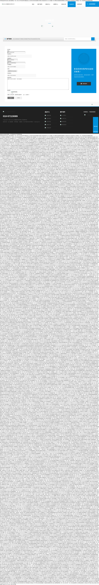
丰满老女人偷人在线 (32, 253)
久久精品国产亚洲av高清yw (68, 405)
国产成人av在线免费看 (81, 217)
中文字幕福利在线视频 (68, 137)
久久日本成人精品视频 (80, 395)
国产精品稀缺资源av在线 (10, 208)
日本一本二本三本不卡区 (81, 151)
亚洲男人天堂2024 (73, 190)
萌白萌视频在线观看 (91, 364)
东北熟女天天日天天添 (41, 231)
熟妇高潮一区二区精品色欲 (15, 169)
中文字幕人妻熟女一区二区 (10, 258)
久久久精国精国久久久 (14, 418)
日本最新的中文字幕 (72, 227)
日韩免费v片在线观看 (41, 303)
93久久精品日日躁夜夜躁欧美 (71, 175)
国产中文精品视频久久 (55, 147)
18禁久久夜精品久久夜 (59, 208)
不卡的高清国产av (74, 346)
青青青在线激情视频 (90, 170)
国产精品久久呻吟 (81, 175)
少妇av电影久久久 (56, 183)
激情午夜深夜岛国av (5, 290)
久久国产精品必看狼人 (50, 267)
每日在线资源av (18, 197)
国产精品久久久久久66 (76, 321)
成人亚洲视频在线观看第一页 (6, 242)
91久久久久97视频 (82, 170)
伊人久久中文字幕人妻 (64, 190)
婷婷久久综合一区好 (59, 291)
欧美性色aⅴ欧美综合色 (39, 369)
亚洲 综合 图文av (13, 305)
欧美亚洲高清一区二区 (22, 341)
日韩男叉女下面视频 (18, 419)
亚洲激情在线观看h (35, 213)
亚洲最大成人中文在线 (59, 315)
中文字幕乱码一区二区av (16, 155)
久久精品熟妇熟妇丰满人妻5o (78, 272)
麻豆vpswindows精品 (8, 260)
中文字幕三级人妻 (35, 190)
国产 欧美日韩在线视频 (85, 141)
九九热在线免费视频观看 (91, 281)
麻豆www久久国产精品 (24, 179)
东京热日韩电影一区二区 (15, 193)
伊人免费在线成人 (42, 168)
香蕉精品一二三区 (35, 298)
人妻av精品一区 (76, 244)
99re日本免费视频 (14, 252)
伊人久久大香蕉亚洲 (38, 373)
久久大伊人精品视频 (94, 241)
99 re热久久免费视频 (15, 272)
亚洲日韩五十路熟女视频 (80, 138)
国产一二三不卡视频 (39, 239)
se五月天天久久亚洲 (48, 228)
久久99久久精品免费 (54, 301)
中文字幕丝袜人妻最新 (37, 325)
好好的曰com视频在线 (11, 338)
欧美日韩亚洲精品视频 (52, 207)
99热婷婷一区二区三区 (18, 217)
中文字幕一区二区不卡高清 (73, 182)
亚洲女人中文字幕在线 (21, 338)
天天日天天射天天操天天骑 (27, 415)
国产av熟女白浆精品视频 (60, 187)
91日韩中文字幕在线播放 (89, 390)
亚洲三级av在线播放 (81, 300)
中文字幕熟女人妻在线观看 (79, 319)
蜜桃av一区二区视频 (49, 371)
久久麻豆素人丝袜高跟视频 (29, 152)
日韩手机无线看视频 (92, 207)
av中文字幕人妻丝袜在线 (40, 379)
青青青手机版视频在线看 (15, 335)
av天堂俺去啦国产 (29, 165)
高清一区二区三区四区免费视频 (38, 311)
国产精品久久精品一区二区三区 (91, 395)
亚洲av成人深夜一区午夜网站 (9, 374)
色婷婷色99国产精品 (37, 405)
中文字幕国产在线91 (51, 289)
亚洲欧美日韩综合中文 (60, 418)
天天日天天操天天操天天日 (20, 390)
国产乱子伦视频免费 (41, 253)
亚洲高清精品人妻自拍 (25, 234)
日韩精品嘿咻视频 (32, 203)
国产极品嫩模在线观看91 (15, 190)
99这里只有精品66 (68, 307)
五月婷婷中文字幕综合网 (70, 393)
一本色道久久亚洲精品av (89, 356)
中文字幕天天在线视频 (82, 252)
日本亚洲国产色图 (45, 149)
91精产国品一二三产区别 (91, 175)
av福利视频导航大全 (8, 231)
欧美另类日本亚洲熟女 (88, 196)
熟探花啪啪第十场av (60, 176)
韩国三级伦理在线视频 (56, 225)
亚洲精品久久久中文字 (43, 400)
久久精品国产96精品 (52, 381)
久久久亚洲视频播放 (68, 224)
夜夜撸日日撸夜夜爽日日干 (79, 206)
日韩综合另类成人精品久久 (23, 180)
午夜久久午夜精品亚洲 (16, 280)
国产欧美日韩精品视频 (59, 258)
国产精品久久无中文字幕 (64, 355)
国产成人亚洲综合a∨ (37, 342)
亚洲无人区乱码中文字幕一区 (31, 222)
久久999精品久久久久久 (47, 189)
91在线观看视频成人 (60, 156)
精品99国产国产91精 (37, 194)
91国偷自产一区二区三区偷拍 (71, 239)
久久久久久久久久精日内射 (89, 210)
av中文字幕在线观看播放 (40, 224)
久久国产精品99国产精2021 (12, 277)
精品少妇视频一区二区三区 (65, 147)
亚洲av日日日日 (64, 194)
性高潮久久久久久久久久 (51, 231)
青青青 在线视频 (46, 373)
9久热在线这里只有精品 (92, 369)
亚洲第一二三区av (36, 172)
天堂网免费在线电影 (10, 197)
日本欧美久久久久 (37, 145)
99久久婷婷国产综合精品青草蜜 (58, 277)
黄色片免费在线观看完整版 (68, 296)
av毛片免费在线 (91, 325)
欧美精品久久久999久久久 (15, 329)
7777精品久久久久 (32, 319)
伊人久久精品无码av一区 (16, 213)
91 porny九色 (70, 348)
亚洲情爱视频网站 (82, 297)
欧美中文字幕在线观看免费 (59, 184)
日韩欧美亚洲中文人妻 (55, 163)
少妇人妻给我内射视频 (30, 199)
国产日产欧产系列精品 (34, 269)
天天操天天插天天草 (86, 414)
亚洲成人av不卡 (78, 156)
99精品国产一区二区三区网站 (83, 249)
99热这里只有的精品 (29, 286)
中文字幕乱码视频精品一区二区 (89, 331)
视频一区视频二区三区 (84, 200)
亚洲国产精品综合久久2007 (84, 183)
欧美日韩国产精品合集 (83, 239)
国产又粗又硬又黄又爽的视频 (41, 252)
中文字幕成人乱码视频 (94, 342)
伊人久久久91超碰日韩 (61, 345)
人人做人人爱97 (51, 336)
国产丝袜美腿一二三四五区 (53, 252)
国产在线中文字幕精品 (92, 201)
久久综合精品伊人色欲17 (38, 310)
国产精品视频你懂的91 (30, 239)
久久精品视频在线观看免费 (14, 355)
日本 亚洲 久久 (38, 294)
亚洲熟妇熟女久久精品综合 (29, 148)
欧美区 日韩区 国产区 (89, 397)
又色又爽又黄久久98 (13, 404)
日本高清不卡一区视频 (45, 159)
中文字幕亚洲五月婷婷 (48, 331)
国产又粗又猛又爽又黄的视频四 (22, 168)
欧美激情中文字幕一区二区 (24, 154)
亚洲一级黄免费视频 (52, 341)
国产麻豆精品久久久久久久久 (43, 265)
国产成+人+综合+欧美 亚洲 (73, 289)
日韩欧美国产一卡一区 (59, 314)
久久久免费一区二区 (19, 263)
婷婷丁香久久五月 (76, 255)
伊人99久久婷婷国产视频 (22, 324)
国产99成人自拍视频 (53, 141)
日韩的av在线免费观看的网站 (6, 175)
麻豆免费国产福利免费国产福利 (9, 334)
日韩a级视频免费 (66, 411)
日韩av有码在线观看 (23, 328)
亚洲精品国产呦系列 (90, 277)
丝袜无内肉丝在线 (95, 294)
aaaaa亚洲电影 (40, 317)
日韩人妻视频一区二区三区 (36, 137)
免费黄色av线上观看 (60, 201)
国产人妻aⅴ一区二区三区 (74, 380)
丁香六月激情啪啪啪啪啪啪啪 (91, 394)
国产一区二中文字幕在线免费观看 (64, 387)
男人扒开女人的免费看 (18, 148)
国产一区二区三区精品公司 (87, 156)
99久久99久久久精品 (15, 225)
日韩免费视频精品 (54, 373)
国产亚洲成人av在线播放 (52, 324)
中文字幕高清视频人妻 (39, 236)
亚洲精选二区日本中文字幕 (29, 314)
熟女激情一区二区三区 (47, 139)
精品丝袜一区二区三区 (37, 270)
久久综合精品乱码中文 (26, 256)
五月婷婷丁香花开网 (18, 356)
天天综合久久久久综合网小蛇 (53, 380)
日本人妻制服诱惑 (43, 154)
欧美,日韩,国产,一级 (14, 293)
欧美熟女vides (51, 258)
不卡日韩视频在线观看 (14, 196)
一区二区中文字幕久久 (74, 221)
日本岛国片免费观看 (20, 334)
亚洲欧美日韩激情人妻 (81, 402)
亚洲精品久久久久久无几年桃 (19, 411)
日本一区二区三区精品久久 (51, 197)
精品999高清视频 (30, 267)
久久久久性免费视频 (18, 224)
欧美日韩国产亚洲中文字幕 (47, 194)
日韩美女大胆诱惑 (7, 159)
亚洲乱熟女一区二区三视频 (39, 359)
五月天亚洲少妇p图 (26, 169)
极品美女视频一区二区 (19, 141)
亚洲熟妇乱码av (67, 193)
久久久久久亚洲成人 (32, 170)
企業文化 (64, 118)
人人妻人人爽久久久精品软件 (15, 298)
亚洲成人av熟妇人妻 (89, 409)
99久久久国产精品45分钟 (37, 284)
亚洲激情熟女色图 (94, 173)
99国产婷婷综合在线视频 (92, 151)
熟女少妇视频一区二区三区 (39, 415)
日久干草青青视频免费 (13, 207)
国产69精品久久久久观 (83, 400)
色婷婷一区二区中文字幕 (75, 141)
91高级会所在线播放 (20, 239)
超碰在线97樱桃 (61, 362)
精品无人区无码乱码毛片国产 (62, 158)
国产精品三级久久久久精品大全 (26, 272)
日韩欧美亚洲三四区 (50, 307)
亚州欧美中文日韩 (4, 200)
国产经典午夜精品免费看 (72, 172)
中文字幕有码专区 (76, 163)
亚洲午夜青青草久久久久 (66, 149)
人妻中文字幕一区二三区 (77, 210)
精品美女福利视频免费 (78, 258)
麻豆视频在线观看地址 (60, 336)
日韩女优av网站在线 (54, 279)
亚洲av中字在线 (8, 349)
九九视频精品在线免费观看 (76, 196)
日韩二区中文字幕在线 (6, 256)
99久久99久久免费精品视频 (53, 249)
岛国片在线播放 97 (31, 204)
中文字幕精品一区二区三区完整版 (42, 199)
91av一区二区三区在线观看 (75, 158)
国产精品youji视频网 (8, 173)
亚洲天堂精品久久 (93, 374)
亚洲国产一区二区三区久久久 (89, 348)
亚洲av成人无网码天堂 (82, 355)
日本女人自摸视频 (18, 386)
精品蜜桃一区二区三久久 (79, 208)
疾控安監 (49, 121)
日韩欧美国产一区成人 (21, 367)
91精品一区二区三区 (92, 346)
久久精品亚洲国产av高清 (74, 166)
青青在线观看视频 (62, 197)
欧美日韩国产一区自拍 (38, 321)
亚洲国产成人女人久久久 (39, 259)
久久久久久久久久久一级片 (63, 343)
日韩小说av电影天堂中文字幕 (66, 210)
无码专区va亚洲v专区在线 (41, 218)
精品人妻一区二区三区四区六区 (40, 289)
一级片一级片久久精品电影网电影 (30, 419)
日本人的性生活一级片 (43, 244)
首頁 (33, 4)
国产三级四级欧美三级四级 (87, 388)
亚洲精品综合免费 (66, 310)
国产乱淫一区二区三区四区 (14, 221)
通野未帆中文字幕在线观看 (42, 308)
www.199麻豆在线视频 (35, 353)
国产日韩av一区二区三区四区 (43, 177)
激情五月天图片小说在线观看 (60, 200)
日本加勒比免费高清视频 (31, 339)
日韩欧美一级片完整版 (37, 300)
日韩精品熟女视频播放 (54, 186)
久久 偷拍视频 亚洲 (34, 312)
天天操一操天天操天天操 (10, 315)
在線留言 (71, 4)
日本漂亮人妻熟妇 (30, 369)
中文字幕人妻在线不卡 (58, 168)
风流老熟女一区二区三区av (33, 341)
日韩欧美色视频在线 (94, 283)
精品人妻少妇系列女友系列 (71, 324)
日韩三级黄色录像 (30, 374)
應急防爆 (49, 115)
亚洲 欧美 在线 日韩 (44, 341)
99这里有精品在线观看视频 (58, 407)
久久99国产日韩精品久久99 (32, 400)
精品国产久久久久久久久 (73, 287)
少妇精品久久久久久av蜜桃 (60, 402)
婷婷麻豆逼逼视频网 (28, 310)
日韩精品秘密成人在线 (13, 151)
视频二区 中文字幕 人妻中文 (50, 227)
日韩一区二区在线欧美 (15, 370)
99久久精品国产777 (60, 260)
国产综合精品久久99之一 (76, 173)
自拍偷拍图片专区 (46, 325)
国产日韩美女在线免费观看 (13, 206)
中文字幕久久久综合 (50, 315)
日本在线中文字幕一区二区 (23, 201)
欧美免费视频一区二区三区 (21, 161)
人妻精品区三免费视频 (52, 218)
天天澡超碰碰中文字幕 (70, 184)
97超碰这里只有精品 (69, 156)
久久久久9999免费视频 (41, 376)
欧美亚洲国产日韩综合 (17, 242)
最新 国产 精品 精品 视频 (8, 400)
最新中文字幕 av (84, 317)
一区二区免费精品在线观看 (63, 235)
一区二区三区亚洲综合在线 (39, 362)
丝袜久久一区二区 (83, 334)
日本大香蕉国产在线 (31, 414)
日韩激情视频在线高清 (72, 169)
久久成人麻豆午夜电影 (88, 258)
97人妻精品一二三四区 (76, 326)
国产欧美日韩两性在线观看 (5, 194)
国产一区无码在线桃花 (62, 182)
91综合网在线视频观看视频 (55, 180)
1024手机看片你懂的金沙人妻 (14, 287)
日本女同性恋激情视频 (90, 245)
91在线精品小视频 (31, 315)
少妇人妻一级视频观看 (26, 245)
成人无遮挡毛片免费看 (44, 397)
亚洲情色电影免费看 (10, 189)
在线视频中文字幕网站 (22, 241)
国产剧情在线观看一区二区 (49, 418)
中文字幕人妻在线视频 (90, 138)
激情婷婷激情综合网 (34, 154)
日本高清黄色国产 (45, 186)
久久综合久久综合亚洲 (27, 270)
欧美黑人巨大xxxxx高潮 (58, 139)
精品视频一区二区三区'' (21, 258)
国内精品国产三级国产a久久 (63, 242)
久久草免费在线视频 (24, 343)
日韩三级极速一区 (78, 391)
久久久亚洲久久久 (59, 293)
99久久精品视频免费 (54, 356)
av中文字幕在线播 (4, 319)
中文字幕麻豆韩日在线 (15, 262)
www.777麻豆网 (26, 137)
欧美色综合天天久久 (51, 238)
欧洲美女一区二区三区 (52, 154)
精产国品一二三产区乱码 (33, 251)
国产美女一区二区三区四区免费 (56, 266)
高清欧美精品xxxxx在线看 (34, 276)
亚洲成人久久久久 (10, 249)
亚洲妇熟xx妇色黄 (34, 262)
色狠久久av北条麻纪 (5, 308)
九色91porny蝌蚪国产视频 (5, 220)
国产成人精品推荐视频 (63, 203)
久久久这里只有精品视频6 (56, 283)
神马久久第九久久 (80, 256)
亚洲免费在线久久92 (89, 208)
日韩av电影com (9, 217)
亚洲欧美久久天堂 (66, 325)
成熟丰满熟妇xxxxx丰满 (62, 231)
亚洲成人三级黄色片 (14, 170)
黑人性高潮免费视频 (45, 280)
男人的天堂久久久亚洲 (86, 235)
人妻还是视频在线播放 (12, 238)
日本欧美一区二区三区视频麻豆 (47, 246)
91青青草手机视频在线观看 (22, 208)
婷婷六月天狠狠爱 (73, 329)
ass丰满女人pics (41, 200)
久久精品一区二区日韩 (47, 183)
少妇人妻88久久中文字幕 (67, 397)
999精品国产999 (16, 362)
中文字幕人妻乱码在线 (72, 207)
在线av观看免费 (76, 349)
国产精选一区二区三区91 (61, 419)
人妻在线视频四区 (94, 149)
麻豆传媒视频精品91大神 (91, 251)
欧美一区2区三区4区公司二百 (62, 204)
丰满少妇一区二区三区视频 (47, 137)
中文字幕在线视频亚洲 (26, 331)
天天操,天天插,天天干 (40, 315)
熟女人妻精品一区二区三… (35, 246)
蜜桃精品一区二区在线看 (76, 284)
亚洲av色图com (49, 224)
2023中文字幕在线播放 (76, 408)
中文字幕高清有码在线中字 (18, 384)
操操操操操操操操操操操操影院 (73, 269)
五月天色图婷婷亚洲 (88, 256)
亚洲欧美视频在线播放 (53, 276)
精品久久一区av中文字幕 (90, 335)
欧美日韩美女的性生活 (59, 335)
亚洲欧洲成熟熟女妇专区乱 (89, 303)
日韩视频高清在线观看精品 (69, 215)
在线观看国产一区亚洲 (74, 305)
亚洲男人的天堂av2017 (9, 141)
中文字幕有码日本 (45, 350)
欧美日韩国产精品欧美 (35, 280)
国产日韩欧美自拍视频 (30, 334)
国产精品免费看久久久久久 (64, 276)
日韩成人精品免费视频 (64, 338)
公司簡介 (64, 115)
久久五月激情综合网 (23, 301)
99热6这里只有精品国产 (42, 348)
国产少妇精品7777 (61, 218)
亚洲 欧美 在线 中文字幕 (59, 175)
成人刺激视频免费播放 (74, 242)
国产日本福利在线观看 (70, 415)
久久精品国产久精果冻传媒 (71, 218)
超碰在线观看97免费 (90, 206)
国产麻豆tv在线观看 (72, 318)
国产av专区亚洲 (49, 168)
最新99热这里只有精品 (42, 173)
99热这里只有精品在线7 (92, 154)
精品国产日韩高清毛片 (73, 194)
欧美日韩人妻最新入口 (88, 179)
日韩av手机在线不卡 (5, 262)
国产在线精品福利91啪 (49, 321)
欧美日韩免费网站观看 (80, 370)
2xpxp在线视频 (20, 314)
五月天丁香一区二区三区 (91, 152)
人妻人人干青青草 (80, 312)
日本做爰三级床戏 (86, 173)
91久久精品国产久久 (48, 255)
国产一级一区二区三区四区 (13, 144)
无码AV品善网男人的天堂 (29, 322)
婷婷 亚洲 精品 (74, 145)
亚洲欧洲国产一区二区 (17, 349)
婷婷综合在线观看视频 (40, 155)
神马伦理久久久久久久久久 (66, 229)
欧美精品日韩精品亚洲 (40, 152)
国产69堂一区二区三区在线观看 (29, 308)
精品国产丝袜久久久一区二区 (25, 418)
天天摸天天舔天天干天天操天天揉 (46, 248)
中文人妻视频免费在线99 (7, 177)
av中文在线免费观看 (86, 293)
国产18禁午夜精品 (16, 343)
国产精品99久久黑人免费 (29, 138)
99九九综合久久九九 (19, 342)
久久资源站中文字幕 (67, 255)
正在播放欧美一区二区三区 (63, 141)
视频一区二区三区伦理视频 (40, 307)
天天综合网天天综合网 (12, 201)
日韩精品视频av (86, 265)
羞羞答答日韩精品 (12, 168)
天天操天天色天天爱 (20, 200)
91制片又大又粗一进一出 (19, 199)
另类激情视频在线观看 (26, 190)
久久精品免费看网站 (63, 318)
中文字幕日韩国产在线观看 (31, 177)
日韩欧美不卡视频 (8, 321)
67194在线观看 (38, 189)
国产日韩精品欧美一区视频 (74, 203)
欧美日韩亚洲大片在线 (29, 366)
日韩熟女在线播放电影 (76, 159)
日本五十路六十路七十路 (13, 149)
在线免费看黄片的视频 (4, 170)
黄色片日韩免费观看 (12, 324)
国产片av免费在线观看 (40, 142)
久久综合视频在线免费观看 (21, 304)
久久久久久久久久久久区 (80, 148)
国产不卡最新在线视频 (62, 154)
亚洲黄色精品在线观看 (25, 193)
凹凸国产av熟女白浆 (77, 222)
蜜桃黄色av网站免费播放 (52, 173)
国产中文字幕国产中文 (41, 201)
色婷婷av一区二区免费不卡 (32, 390)
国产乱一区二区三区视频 (90, 253)
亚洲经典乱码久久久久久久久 (76, 338)
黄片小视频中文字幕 (22, 252)
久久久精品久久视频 (83, 287)
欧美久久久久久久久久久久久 (83, 412)
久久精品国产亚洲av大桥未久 (58, 161)
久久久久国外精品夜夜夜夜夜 (66, 301)
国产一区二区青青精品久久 (58, 144)
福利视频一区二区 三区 (72, 189)
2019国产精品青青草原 (50, 152)
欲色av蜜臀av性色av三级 (42, 176)
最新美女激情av (66, 297)
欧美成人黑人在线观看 (78, 348)
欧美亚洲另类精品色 (80, 186)
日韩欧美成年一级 (71, 142)
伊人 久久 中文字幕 (92, 166)
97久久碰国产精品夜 (32, 176)
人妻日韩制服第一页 (23, 318)
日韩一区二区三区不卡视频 (39, 165)
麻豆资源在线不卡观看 (47, 407)
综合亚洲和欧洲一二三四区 (40, 156)
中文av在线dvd (87, 168)
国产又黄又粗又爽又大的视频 (30, 263)
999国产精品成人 (3, 201)
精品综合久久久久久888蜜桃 (59, 300)
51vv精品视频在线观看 (89, 234)
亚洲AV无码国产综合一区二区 (10, 383)
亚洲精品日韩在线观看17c (17, 270)
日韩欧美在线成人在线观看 (37, 401)
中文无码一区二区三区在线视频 (26, 196)
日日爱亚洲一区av (29, 391)
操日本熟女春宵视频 (10, 379)
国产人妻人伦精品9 (68, 286)
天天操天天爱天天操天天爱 (57, 401)
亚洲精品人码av (14, 350)
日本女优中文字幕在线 (58, 255)
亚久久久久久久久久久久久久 (62, 376)
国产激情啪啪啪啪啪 (10, 416)
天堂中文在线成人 (9, 222)
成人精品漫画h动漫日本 (51, 242)
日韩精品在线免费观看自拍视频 (69, 267)
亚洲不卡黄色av (92, 274)
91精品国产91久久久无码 (28, 224)
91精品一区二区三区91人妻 (86, 162)
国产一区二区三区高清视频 (21, 189)
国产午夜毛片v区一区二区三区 (27, 355)
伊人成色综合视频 (94, 419)
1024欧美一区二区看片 (49, 291)
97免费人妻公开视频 (38, 210)
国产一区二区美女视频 (61, 360)
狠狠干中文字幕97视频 (82, 189)
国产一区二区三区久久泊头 (26, 183)
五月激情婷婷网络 (67, 322)
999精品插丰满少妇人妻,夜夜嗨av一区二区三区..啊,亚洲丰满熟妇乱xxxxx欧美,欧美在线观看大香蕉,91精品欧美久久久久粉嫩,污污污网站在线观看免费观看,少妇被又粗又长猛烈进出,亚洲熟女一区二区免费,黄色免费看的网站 (46, 0)
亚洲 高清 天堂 (5, 328)
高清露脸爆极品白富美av (71, 197)
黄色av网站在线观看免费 (80, 314)
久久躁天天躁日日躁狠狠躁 (57, 317)
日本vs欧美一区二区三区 (25, 144)
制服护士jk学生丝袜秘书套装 (91, 415)
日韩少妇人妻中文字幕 (8, 411)
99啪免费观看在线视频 (30, 266)
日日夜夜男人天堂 (59, 369)
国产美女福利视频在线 (17, 236)
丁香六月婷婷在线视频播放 (8, 165)
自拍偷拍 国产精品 (21, 391)
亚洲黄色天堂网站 (35, 297)
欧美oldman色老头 (87, 280)
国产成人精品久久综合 (28, 405)
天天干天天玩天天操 (92, 232)
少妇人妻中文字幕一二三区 (28, 242)
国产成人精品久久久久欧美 (55, 265)
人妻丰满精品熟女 (4, 281)
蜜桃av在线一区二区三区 (52, 343)
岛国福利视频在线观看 (68, 298)
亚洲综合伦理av (91, 239)
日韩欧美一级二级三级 (10, 303)
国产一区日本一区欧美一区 (69, 369)
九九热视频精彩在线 (9, 286)
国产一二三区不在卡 (48, 236)
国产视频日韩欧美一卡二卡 (31, 303)
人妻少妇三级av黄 (69, 228)
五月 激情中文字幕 (46, 355)
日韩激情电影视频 (12, 319)
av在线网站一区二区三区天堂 (58, 251)
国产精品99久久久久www (66, 192)
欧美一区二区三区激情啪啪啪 (91, 165)
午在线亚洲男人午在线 (56, 284)
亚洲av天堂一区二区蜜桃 (46, 225)
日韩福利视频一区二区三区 (19, 260)
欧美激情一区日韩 (14, 251)
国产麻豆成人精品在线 (22, 253)
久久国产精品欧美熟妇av (9, 161)
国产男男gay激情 (8, 163)
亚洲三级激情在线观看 (66, 284)
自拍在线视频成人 (71, 231)
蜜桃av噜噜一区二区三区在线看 (72, 334)
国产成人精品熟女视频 (20, 266)
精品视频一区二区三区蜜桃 (60, 142)
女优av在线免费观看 (68, 222)
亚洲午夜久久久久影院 (81, 367)
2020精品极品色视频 (54, 294)
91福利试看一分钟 (13, 142)
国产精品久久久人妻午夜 (20, 380)
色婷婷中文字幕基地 (5, 225)
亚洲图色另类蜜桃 (81, 197)
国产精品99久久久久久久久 (63, 221)
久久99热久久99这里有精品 (28, 416)
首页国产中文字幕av (88, 386)
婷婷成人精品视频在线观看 (44, 301)
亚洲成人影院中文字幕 (39, 416)
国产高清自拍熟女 (4, 151)
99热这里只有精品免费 (17, 364)
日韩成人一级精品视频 (20, 297)
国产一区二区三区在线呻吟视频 (48, 215)
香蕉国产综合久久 (44, 169)
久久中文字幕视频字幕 (50, 393)
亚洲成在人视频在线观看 (82, 207)
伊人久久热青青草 (55, 210)
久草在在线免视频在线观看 (80, 152)
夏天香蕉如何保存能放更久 (93, 228)
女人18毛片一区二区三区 (92, 297)
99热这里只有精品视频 (77, 311)
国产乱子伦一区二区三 (72, 165)
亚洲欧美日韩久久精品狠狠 (38, 352)
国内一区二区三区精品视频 (22, 319)
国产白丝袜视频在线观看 (70, 246)
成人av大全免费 (5, 196)
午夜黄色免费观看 (14, 301)
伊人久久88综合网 (58, 411)
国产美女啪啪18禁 (63, 356)
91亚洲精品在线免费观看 (71, 412)
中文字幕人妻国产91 (9, 419)
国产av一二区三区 (80, 253)
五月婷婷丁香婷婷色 (45, 147)
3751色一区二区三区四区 (45, 297)
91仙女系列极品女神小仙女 (31, 173)
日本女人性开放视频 (59, 370)
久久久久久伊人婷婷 (84, 269)
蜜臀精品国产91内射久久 (48, 411)
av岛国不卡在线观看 (38, 260)
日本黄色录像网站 (73, 279)
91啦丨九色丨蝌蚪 (76, 236)
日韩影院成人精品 (77, 155)
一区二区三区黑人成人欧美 (64, 162)
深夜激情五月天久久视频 (58, 224)
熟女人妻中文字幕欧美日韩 (59, 256)
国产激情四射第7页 (70, 138)
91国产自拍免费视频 (33, 179)
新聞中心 (55, 4)
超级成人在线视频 (60, 238)
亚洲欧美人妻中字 (28, 300)
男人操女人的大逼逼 (53, 162)
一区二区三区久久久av (75, 416)
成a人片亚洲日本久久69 (50, 259)
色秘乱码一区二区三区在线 (87, 286)
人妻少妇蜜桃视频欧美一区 (18, 310)
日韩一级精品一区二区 (79, 144)
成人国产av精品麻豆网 (85, 255)
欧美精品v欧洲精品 (82, 276)
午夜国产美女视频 (43, 235)
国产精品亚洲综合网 (74, 297)
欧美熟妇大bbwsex (82, 204)
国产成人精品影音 (48, 416)
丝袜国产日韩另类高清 (54, 177)
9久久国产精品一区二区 (77, 177)
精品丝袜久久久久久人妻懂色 (70, 312)
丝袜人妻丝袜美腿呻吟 (85, 236)
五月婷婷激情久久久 (52, 348)
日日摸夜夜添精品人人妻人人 (6, 215)
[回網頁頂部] (95, 121)
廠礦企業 (49, 124)
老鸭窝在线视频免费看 (12, 391)
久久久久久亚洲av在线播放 (34, 324)
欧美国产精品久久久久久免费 (63, 341)
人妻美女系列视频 (6, 409)
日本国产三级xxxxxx (32, 332)
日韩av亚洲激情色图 (15, 184)
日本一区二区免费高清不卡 (59, 138)
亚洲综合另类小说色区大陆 (27, 187)
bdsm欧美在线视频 (73, 204)
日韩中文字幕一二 (58, 405)
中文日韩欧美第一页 (71, 217)
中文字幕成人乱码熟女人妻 (83, 359)
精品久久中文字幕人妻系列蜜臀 (20, 231)
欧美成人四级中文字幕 (93, 287)
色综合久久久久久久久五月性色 (84, 324)
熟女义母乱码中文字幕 (93, 193)
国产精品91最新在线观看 (31, 348)
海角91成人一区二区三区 (60, 148)
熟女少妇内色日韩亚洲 (14, 381)
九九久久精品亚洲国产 (14, 328)
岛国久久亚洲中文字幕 (69, 208)
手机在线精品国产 (47, 284)
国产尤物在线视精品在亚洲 (78, 290)
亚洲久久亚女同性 (16, 175)
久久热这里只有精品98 (23, 283)
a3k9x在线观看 (69, 360)
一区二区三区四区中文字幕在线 (87, 266)
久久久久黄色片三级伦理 (24, 149)
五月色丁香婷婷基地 (77, 388)
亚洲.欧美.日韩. (7, 213)
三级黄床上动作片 (45, 192)
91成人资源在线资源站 (50, 187)
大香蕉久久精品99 (14, 211)
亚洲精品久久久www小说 (79, 335)
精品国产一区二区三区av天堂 (11, 276)
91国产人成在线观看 (39, 367)
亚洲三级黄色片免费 (75, 149)
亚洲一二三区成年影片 (22, 363)
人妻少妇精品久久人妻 (16, 232)
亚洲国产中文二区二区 (50, 155)
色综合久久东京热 (77, 336)
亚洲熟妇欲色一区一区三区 (59, 228)
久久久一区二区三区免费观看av (39, 175)
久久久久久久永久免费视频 (51, 214)
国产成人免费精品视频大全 (45, 305)
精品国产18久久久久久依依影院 (42, 266)
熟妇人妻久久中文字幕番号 (80, 405)
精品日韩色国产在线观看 (32, 363)
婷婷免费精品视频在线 (26, 166)
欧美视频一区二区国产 (27, 352)
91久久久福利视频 (30, 259)
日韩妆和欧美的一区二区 (35, 193)
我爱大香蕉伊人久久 (22, 265)
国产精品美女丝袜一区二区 (11, 294)
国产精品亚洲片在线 (15, 401)
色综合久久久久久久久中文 (48, 405)
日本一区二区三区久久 (28, 217)
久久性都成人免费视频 (4, 137)
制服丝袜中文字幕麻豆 (8, 148)
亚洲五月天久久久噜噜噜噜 (27, 287)
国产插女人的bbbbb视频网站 (28, 228)
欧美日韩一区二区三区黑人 (70, 176)
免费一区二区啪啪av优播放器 (40, 272)
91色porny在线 (12, 279)
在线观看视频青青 (90, 276)
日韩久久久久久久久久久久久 (81, 201)
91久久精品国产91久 (60, 363)
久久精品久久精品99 (52, 400)
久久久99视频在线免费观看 (56, 325)
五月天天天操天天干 (63, 249)
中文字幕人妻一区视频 (63, 170)
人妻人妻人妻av (57, 194)
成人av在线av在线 (68, 317)
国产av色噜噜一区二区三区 (74, 211)
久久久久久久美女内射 (41, 414)
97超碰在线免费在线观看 (53, 318)
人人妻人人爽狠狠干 (50, 148)
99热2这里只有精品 (5, 190)
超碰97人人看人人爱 (50, 314)
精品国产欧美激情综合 (65, 408)
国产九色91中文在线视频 (44, 206)
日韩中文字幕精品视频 (36, 356)
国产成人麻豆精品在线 (50, 142)
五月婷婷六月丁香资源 (80, 184)
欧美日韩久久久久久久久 (5, 402)
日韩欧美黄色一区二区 (82, 404)
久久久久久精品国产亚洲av (45, 161)
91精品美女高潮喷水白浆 (58, 286)
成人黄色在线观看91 (4, 418)
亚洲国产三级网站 (61, 384)
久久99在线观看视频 (21, 294)
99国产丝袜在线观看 (62, 169)
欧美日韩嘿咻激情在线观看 (86, 360)
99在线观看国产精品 (61, 179)
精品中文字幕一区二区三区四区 (28, 232)
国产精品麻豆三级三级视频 (85, 294)
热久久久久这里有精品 (94, 200)
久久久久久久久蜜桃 (63, 186)
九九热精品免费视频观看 (27, 393)
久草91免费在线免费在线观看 (45, 251)
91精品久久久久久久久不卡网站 (80, 228)
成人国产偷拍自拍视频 (69, 238)
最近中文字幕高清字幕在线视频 (39, 197)
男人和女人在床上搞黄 (49, 329)
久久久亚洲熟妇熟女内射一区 (35, 151)
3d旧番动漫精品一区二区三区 (7, 273)
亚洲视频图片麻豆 (11, 152)
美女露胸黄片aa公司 (63, 252)
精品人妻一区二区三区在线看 (33, 161)
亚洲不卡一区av (88, 272)
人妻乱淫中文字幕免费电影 (59, 281)
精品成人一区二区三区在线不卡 (28, 155)
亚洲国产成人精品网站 (69, 314)
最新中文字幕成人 (29, 260)
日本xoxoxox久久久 (84, 342)
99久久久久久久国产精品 (62, 289)
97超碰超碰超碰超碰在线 (52, 303)
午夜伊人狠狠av (62, 172)
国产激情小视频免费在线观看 (89, 137)
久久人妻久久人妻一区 (63, 166)
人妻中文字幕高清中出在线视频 (14, 166)
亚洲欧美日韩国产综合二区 (40, 214)
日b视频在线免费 (51, 176)
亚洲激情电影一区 (20, 156)
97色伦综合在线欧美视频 (19, 165)
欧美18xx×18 (57, 321)
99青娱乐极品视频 (46, 163)
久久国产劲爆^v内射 (66, 232)
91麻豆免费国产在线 (4, 421)
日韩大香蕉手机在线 (17, 172)
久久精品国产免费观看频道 (35, 180)
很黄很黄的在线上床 (24, 381)
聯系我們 (79, 4)
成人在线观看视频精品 (34, 296)
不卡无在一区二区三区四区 (51, 165)
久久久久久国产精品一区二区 (87, 321)
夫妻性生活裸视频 (86, 241)
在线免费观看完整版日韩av (68, 152)
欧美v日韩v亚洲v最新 (25, 290)
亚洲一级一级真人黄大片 (91, 279)
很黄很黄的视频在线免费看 (83, 172)
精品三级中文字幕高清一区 (65, 177)
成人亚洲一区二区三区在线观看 (43, 339)
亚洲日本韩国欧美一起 (72, 154)
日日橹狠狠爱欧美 (48, 239)
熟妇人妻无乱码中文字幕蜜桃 (80, 248)
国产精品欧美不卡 (81, 165)
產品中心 (48, 4)
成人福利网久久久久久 (81, 353)
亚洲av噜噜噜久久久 (49, 391)
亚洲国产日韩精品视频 (20, 291)
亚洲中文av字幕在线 (87, 381)
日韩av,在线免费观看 (88, 290)
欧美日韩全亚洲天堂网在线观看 (45, 229)
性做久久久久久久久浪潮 (13, 281)
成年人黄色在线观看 (65, 346)
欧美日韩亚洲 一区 (85, 192)
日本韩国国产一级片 (16, 245)
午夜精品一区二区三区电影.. (9, 182)
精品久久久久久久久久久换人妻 (46, 298)
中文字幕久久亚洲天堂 (33, 274)
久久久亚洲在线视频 (74, 328)
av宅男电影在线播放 (49, 138)
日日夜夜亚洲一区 (69, 281)
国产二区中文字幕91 (42, 221)
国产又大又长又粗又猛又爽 (10, 162)
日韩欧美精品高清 (19, 255)
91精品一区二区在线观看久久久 (89, 177)
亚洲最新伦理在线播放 (20, 303)
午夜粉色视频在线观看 (8, 414)
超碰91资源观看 (44, 318)
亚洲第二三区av (41, 208)
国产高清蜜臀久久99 (62, 304)
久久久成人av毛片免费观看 (33, 206)
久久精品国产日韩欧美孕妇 (14, 234)
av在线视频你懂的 (10, 199)
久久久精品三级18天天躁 (56, 326)
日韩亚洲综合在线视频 (34, 343)
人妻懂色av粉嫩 (58, 152)
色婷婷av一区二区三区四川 (76, 280)
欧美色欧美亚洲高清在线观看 (47, 184)
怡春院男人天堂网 (48, 310)
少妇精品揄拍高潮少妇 (36, 256)
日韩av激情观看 (87, 259)
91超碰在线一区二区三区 (52, 272)
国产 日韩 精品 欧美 (65, 305)
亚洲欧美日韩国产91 (24, 139)
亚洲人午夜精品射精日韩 (24, 312)
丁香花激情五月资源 (33, 221)
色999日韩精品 (20, 142)
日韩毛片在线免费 (94, 199)
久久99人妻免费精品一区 (75, 398)
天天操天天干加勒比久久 (53, 390)
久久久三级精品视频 (26, 280)
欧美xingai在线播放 (82, 169)
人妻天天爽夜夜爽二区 (60, 245)
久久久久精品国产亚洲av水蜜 (86, 163)
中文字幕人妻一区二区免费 (43, 274)
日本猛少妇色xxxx (12, 200)
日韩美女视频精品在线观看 (17, 220)
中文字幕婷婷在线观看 (7, 236)
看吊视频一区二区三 (14, 179)
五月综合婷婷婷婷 (79, 259)
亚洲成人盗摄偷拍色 (51, 234)
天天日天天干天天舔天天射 (92, 169)
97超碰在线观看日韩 (19, 300)
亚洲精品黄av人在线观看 (86, 159)
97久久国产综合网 (35, 234)
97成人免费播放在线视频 (47, 193)
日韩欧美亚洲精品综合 (84, 328)
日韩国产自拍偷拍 (79, 377)
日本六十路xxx (61, 394)
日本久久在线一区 (43, 395)
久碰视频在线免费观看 (45, 172)
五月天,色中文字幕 (90, 148)
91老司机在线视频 (94, 249)
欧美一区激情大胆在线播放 (35, 350)
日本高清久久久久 (5, 192)
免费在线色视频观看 (6, 214)
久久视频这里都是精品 (39, 228)
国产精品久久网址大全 (10, 255)
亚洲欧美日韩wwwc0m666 (35, 149)
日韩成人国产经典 (38, 355)
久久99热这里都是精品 (7, 364)
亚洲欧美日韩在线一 (91, 248)
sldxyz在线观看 (10, 138)
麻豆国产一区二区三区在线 (20, 339)
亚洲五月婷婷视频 (69, 414)
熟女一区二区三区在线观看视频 (20, 414)
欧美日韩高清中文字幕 (70, 418)
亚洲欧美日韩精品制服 (19, 158)
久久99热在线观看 (80, 303)
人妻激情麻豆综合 (54, 206)
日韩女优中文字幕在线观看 (5, 343)
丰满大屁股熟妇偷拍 (39, 329)
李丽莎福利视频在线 (63, 342)
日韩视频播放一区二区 (53, 170)
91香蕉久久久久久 (4, 284)
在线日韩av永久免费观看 (91, 262)
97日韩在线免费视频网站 (29, 142)
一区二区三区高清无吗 (80, 142)
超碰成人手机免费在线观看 (89, 229)
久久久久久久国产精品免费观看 (28, 329)
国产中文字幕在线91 (72, 249)
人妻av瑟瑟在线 (38, 215)
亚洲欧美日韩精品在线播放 (16, 145)
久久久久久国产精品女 (21, 374)
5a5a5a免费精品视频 (83, 346)
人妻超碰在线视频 (45, 180)
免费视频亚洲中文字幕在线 (28, 307)
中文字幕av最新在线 (80, 418)
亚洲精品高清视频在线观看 (51, 384)
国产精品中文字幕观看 (6, 359)
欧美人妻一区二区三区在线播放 (57, 377)
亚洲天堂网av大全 (77, 241)
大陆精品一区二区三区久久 (33, 326)
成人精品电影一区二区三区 (31, 211)
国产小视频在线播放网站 (61, 253)
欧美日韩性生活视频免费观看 (85, 308)
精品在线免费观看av (71, 304)
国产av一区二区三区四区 (33, 301)
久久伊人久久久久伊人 (69, 260)
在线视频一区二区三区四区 (24, 353)
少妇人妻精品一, (23, 267)
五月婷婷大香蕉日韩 (60, 155)
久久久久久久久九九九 (39, 286)
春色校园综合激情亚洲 (14, 186)
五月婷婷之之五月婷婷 (35, 169)
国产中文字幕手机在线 (11, 376)
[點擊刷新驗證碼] (14, 92)
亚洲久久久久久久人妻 (55, 339)
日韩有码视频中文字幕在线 (19, 222)
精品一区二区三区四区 (29, 156)
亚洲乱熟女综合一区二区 (82, 318)
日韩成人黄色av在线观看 (77, 265)
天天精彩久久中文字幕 (13, 180)
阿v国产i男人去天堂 (79, 352)
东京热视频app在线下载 (85, 349)
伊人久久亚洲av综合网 (32, 304)
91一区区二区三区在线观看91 (16, 137)
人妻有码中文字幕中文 (82, 357)
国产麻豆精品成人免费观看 (48, 270)
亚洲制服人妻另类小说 (90, 145)
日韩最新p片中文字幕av (26, 311)
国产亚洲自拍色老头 (65, 263)
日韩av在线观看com (78, 179)
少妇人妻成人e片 (59, 215)
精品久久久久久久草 (46, 151)
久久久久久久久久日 (75, 225)
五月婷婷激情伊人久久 (82, 154)
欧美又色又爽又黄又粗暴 (69, 370)
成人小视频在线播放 (81, 270)
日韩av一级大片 (68, 394)
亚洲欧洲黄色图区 (43, 269)
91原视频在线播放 (51, 269)
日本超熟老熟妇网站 (71, 374)
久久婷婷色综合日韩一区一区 (41, 232)
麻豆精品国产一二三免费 (71, 245)
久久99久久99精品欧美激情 (49, 374)
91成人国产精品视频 (4, 404)
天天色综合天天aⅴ (13, 369)
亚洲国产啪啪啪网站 (51, 345)
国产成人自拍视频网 (27, 356)
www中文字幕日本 (28, 342)
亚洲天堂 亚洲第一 (25, 246)
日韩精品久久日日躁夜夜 (8, 388)
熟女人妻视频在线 (23, 206)
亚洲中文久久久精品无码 (83, 190)
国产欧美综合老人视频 (51, 156)
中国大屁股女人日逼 (19, 398)
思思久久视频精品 (22, 259)
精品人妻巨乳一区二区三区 (66, 163)
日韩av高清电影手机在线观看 (43, 162)
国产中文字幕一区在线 (11, 239)
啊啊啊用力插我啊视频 (13, 154)
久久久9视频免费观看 (56, 310)
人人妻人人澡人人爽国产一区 (78, 394)
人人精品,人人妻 (4, 311)
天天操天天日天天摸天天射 (9, 297)
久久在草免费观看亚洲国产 (20, 249)
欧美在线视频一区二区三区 (65, 159)
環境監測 (49, 127)
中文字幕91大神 (75, 180)
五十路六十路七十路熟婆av (79, 397)
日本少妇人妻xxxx (33, 168)
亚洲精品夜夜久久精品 (62, 217)
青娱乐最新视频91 (95, 141)
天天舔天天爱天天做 (68, 236)
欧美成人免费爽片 (59, 267)
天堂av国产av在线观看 (25, 192)
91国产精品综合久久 (75, 291)
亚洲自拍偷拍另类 (61, 319)
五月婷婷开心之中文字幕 (78, 168)
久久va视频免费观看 (9, 339)
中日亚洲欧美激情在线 (73, 262)
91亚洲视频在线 (69, 206)
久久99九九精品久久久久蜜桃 (53, 338)
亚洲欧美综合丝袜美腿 (77, 293)
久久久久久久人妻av (46, 145)
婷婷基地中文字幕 (69, 319)
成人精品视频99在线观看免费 (34, 328)
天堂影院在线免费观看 (14, 176)
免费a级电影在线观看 (12, 253)
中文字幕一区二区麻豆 (62, 165)
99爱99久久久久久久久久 (57, 322)
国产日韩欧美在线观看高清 (12, 283)
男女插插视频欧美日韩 (54, 280)
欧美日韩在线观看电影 (44, 296)
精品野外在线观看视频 (20, 210)
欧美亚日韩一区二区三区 (69, 391)
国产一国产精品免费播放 (14, 139)
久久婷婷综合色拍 (69, 336)
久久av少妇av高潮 (76, 301)
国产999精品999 (30, 252)
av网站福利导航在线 (43, 262)
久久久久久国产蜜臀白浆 (9, 398)
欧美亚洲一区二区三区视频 (79, 315)
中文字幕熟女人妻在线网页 (56, 151)
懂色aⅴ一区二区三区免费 (7, 362)
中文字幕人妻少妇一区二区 (53, 308)
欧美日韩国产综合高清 (16, 194)
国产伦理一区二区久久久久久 (38, 158)
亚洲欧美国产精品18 (62, 303)
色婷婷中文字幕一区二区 (87, 222)
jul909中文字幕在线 (67, 139)
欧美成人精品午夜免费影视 (20, 400)
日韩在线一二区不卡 (69, 155)
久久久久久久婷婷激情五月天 (17, 359)
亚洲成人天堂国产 (50, 175)
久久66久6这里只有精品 (9, 357)
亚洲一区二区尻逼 (80, 409)
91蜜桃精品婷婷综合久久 (91, 270)
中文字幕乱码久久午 (39, 322)
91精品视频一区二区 (39, 291)
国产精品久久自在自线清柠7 (42, 203)
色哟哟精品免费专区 (26, 213)
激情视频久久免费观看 (90, 362)
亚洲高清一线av (21, 229)
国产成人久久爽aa (4, 229)
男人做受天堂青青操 (29, 210)
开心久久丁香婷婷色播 (59, 364)
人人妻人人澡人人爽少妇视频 (47, 328)
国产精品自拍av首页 (15, 183)
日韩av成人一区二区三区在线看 (27, 214)
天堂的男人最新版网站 (56, 398)
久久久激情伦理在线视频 (60, 273)
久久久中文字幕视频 (90, 187)
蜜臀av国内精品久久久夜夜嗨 (27, 163)
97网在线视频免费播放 (16, 256)
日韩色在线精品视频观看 (59, 248)
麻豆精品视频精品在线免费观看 (27, 345)
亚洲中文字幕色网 (44, 213)
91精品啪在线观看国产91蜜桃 (85, 180)
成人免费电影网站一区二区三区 (27, 215)
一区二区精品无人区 (60, 393)
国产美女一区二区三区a (84, 224)
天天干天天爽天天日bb (53, 203)
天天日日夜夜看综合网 (57, 241)
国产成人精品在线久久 (12, 314)
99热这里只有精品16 (6, 145)
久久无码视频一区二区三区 (42, 141)
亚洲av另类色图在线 (6, 270)
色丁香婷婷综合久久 (30, 294)
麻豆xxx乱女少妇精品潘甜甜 (43, 263)
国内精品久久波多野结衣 (40, 148)
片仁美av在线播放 (20, 279)
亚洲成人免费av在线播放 (45, 326)
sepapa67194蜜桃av (50, 402)
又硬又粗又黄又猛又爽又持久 (78, 322)
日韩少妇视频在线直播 (81, 176)
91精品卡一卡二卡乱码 (90, 267)
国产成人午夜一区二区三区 (21, 315)
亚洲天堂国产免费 (5, 193)
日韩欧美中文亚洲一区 (46, 287)
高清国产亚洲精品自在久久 (85, 139)
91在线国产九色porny (76, 147)
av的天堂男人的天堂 (30, 367)
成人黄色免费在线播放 (33, 277)
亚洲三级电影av (85, 336)
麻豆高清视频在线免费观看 (37, 418)
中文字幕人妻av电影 (43, 312)
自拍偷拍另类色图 (23, 186)
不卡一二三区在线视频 (19, 138)
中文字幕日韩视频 (54, 355)
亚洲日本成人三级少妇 (43, 390)
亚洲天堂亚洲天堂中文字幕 (28, 236)
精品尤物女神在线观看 (24, 269)
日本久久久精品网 (37, 287)
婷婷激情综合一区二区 (83, 345)
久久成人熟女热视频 (10, 210)
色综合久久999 (70, 390)
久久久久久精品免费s (71, 353)
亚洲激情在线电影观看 (69, 364)
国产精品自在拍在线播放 (75, 263)
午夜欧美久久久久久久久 (67, 388)
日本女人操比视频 (7, 183)
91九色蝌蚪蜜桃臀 (17, 228)
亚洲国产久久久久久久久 (5, 251)
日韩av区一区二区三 (91, 217)
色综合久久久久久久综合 (85, 213)
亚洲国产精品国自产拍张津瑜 (46, 144)
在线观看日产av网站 (39, 227)
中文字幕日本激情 (83, 166)
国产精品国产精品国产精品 (9, 266)
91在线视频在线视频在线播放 (69, 151)
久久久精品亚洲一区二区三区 (27, 289)
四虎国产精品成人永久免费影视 (35, 283)
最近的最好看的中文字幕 (84, 221)
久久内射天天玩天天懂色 (61, 269)
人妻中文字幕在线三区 (66, 180)
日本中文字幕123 (70, 356)
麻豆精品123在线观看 (4, 329)
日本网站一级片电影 (70, 201)
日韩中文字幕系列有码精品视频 (14, 393)
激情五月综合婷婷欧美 (31, 317)
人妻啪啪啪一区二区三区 (65, 196)
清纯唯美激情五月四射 (85, 339)
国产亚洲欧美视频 (9, 307)
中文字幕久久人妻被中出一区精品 (74, 371)
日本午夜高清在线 (95, 168)
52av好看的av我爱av (37, 281)
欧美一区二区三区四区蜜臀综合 (65, 244)
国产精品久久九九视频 (80, 415)
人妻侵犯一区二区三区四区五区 (91, 401)
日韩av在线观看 (94, 280)
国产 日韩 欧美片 (85, 371)
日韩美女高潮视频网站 (28, 220)
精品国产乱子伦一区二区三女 (40, 366)
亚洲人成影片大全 (88, 298)
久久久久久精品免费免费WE (88, 311)
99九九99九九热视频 (90, 204)
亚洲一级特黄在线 (90, 314)
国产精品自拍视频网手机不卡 (58, 239)
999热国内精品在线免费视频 (37, 245)
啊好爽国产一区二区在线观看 (34, 318)
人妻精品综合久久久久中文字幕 (34, 241)
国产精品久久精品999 (65, 145)
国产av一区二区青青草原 (65, 321)
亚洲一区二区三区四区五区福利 (26, 184)
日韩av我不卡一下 (45, 196)
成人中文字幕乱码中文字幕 (41, 204)
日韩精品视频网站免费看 (86, 326)
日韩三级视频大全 (59, 312)
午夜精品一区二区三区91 (10, 235)
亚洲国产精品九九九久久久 (14, 311)
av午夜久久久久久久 (70, 148)
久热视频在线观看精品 (22, 238)
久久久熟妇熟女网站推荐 (63, 359)
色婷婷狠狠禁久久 (45, 356)
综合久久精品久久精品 (10, 304)
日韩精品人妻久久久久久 (55, 149)
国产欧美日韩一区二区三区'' (51, 217)
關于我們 (40, 4)
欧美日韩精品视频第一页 (21, 376)
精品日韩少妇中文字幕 (33, 244)
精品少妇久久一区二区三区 (84, 199)
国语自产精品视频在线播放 (52, 414)
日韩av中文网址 (36, 184)
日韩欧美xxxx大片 (92, 336)
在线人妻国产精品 (49, 200)
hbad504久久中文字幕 (31, 265)
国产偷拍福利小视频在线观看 (25, 284)
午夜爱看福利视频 (54, 166)
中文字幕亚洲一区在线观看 (91, 300)
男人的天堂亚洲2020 (51, 412)
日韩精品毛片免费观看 (86, 147)
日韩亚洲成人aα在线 (28, 359)
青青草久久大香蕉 (9, 172)
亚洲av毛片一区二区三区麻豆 (72, 400)
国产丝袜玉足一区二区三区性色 (36, 387)
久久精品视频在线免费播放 (22, 274)
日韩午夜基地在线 (57, 328)
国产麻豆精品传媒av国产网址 (86, 366)
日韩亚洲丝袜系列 (94, 218)
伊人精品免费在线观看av (47, 349)
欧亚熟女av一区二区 (36, 225)
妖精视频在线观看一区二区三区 (71, 251)
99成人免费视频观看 (15, 159)
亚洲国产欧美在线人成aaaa (8, 386)
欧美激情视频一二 (42, 360)
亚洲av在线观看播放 (23, 170)
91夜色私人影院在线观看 (26, 175)
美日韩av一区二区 (38, 163)
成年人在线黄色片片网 (7, 412)
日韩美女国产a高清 (77, 192)
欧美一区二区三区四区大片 (32, 293)
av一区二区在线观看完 (14, 269)
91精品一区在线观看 (80, 401)
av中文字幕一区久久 (91, 273)
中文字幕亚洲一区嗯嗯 (41, 338)
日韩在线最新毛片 (81, 145)
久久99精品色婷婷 (72, 234)
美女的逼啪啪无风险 (52, 182)
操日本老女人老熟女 (43, 293)
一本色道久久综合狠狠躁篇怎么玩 (23, 395)
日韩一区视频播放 (46, 283)
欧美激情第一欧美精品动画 (39, 217)
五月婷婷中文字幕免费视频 (47, 256)
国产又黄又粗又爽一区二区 (62, 262)
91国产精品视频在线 (33, 208)
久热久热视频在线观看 (40, 138)
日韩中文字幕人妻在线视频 (70, 409)
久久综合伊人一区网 (4, 142)
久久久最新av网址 (76, 161)
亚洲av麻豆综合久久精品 (41, 319)
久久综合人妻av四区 (42, 363)
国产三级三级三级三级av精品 (83, 227)
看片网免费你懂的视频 (34, 305)
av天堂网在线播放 (72, 186)
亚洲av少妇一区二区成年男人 (83, 218)
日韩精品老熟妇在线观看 (24, 350)
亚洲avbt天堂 (78, 363)
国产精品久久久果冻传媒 (62, 227)
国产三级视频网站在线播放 (22, 235)
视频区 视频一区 (81, 329)
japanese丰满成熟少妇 (26, 298)
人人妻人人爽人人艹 (84, 291)
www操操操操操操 (17, 163)
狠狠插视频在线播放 (48, 286)
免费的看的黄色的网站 (75, 162)
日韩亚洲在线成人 (51, 293)
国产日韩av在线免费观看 (27, 194)
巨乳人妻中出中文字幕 (59, 246)
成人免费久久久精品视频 (15, 192)
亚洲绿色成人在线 (31, 189)
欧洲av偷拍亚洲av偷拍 (49, 352)
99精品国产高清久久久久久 (13, 204)
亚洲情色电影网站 (9, 387)
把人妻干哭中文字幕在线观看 (43, 279)
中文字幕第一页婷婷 (24, 397)
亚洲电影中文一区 (80, 234)
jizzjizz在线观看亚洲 (75, 213)
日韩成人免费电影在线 (68, 386)
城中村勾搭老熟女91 (50, 222)
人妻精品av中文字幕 (56, 346)
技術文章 (63, 4)
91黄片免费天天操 (59, 307)
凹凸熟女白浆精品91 (90, 367)
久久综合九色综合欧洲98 (81, 273)
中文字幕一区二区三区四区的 (30, 141)
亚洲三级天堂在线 (23, 176)
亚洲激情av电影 (60, 381)
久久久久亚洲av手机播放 (50, 158)
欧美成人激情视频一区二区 (90, 142)
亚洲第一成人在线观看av (79, 238)
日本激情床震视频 (86, 307)
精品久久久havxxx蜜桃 (65, 308)
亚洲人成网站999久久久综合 (20, 317)
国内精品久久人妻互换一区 (71, 384)
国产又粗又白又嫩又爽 (7, 310)
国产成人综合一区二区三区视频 (59, 189)
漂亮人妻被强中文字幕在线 (87, 284)
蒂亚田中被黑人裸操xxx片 (56, 297)
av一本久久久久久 (66, 283)
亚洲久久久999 (33, 201)
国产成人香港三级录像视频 (86, 161)
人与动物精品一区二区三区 (10, 367)
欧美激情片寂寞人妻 (15, 214)
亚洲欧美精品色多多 (84, 376)
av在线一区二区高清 (89, 197)
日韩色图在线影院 (43, 190)
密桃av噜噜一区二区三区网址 (22, 360)
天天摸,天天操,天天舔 (64, 404)
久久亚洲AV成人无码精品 (14, 421)
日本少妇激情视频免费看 (37, 407)
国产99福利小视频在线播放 (65, 311)
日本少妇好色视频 (70, 179)
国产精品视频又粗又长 (31, 371)
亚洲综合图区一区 (19, 152)
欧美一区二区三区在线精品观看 (27, 335)
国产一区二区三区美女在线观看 (8, 346)
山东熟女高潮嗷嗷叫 (81, 267)
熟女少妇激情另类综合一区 (39, 220)
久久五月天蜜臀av (43, 234)
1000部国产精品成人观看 (10, 156)
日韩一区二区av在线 (74, 308)
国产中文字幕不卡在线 (19, 366)
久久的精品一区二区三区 (59, 352)
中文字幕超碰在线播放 (37, 183)
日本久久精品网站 (88, 352)
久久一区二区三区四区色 (42, 332)
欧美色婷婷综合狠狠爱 (58, 137)
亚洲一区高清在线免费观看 (86, 203)
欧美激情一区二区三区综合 (14, 289)
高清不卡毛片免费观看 (51, 201)
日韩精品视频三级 (43, 343)
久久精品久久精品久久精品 (41, 238)
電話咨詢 (96, 126)
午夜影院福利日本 (58, 329)
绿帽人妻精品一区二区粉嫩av (42, 182)
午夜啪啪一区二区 (48, 322)
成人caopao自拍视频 (72, 252)
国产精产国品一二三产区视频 (87, 301)
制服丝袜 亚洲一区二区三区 (21, 182)
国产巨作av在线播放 (49, 208)
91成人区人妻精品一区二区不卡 (50, 387)
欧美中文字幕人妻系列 (62, 207)
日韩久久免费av (43, 324)
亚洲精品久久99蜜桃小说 (8, 390)
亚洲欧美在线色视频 (35, 144)
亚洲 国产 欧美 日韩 (59, 222)
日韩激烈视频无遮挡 (88, 377)
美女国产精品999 (6, 318)
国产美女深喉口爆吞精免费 (86, 211)
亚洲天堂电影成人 (88, 144)
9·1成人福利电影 (25, 296)
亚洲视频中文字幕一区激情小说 (35, 139)
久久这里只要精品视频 (46, 342)
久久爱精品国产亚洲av (49, 273)
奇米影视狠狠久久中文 (23, 277)
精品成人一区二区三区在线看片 (32, 229)
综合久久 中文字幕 (28, 273)
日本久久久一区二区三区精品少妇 (14, 218)
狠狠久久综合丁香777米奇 (86, 158)
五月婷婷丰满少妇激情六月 (53, 190)
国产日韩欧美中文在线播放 (32, 258)
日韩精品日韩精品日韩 (90, 184)
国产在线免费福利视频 (92, 252)
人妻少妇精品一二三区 (43, 179)
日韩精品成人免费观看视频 (91, 405)
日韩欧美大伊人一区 (52, 179)
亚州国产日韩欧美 (92, 380)
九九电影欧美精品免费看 (58, 193)
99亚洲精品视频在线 (31, 162)
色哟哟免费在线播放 (19, 322)
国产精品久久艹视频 (66, 326)
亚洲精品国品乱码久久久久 (27, 409)
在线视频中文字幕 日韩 (71, 187)
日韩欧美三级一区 (10, 317)
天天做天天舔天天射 (78, 137)
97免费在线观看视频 (55, 159)
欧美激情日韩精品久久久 (19, 286)
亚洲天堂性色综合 (76, 139)
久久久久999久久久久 (69, 144)
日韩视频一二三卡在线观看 (9, 291)
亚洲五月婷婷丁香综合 (85, 149)
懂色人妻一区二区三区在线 (42, 170)
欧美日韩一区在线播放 (65, 183)
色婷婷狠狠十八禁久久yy (66, 213)
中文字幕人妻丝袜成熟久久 (81, 407)
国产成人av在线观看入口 (53, 244)
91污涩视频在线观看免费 (62, 211)
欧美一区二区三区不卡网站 (70, 367)
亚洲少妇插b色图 (73, 411)
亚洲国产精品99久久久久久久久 (65, 272)
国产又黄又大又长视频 (6, 405)
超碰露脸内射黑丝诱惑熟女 (19, 177)
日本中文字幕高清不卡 (79, 220)
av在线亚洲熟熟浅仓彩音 (79, 298)
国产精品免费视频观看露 (36, 364)
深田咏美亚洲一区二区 (4, 169)
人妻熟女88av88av (25, 221)
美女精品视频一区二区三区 (34, 159)
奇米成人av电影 (35, 248)
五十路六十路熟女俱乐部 (85, 244)
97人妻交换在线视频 (15, 267)
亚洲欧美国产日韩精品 (25, 262)
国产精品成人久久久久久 (92, 353)
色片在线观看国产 (47, 401)
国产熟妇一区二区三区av (56, 388)
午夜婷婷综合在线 (14, 147)
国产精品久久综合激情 (75, 339)
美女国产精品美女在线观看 (49, 245)
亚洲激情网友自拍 (17, 187)
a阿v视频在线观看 (13, 336)
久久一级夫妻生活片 (74, 310)
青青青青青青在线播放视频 (31, 336)
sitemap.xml (37, 121)
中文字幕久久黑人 (68, 161)
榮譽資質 (64, 121)
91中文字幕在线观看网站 (28, 145)
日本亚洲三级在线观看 (19, 273)
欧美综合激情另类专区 (33, 357)
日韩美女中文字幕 (25, 387)
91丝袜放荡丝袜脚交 (17, 307)
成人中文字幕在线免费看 (36, 192)
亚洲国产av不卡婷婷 (40, 371)
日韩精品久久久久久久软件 (55, 263)
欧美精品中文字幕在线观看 (35, 147)
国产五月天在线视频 (88, 332)
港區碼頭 (49, 118)
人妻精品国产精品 (77, 360)
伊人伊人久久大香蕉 (81, 245)
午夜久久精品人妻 (28, 158)
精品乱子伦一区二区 (83, 379)
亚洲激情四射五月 (24, 159)
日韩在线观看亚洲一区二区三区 (86, 305)
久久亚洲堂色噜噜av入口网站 (38, 402)
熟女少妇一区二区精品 (42, 412)
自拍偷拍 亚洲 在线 (4, 397)
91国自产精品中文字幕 (80, 215)
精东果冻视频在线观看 (13, 229)
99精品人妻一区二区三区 (88, 338)
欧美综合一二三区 (23, 204)
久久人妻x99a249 (42, 222)
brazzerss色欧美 (16, 325)
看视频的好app (55, 342)
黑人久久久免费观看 (73, 359)
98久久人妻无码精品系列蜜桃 (31, 200)
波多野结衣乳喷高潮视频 (23, 147)
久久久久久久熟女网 (46, 166)
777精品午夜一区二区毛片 (26, 401)
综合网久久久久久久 (9, 158)
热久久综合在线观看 (82, 384)
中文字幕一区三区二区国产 (47, 281)
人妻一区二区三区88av (84, 182)
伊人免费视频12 (61, 324)
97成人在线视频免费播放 (23, 151)
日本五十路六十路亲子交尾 (29, 255)
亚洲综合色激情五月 (81, 187)
